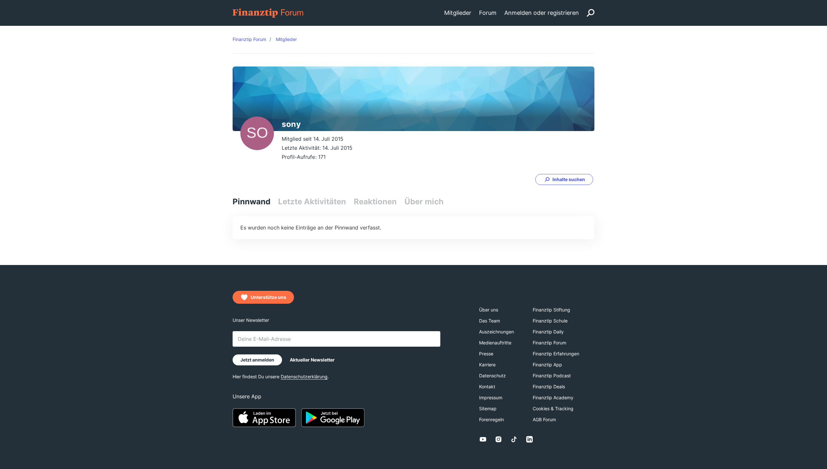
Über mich (424, 201)
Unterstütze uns (268, 297)
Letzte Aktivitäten (312, 201)
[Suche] (590, 13)
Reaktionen (375, 201)
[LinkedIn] (529, 439)
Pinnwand (251, 201)
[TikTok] (514, 439)
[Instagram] (498, 439)
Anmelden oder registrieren (541, 12)
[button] (564, 179)
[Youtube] (483, 439)
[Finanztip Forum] (268, 12)
